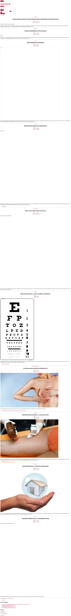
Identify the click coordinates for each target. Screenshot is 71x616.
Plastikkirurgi (34, 366)
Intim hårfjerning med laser (7, 461)
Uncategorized (35, 208)
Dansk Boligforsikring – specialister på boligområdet (35, 466)
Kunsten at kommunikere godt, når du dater (35, 30)
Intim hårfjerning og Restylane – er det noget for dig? (35, 414)
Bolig (35, 40)
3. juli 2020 (37, 297)
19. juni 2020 (37, 371)
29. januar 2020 (37, 521)
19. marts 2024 (37, 45)
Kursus (35, 516)
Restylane (13, 461)
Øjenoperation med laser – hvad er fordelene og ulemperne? (35, 293)
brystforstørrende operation (7, 410)
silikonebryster (24, 410)
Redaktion (37, 21)
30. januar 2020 (37, 469)
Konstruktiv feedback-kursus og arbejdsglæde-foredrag (35, 518)
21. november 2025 (37, 22)
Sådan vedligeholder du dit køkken (35, 42)
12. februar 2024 (37, 129)
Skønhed (37, 366)
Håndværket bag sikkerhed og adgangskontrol (35, 125)
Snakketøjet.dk (5, 4)
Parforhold (35, 28)
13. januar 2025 (37, 34)
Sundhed (35, 291)
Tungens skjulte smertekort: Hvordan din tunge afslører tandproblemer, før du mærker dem (35, 19)
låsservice (4, 206)
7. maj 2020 (37, 418)
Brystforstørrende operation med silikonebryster (35, 368)
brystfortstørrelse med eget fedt (16, 410)
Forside (3, 15)
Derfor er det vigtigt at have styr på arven (35, 210)
